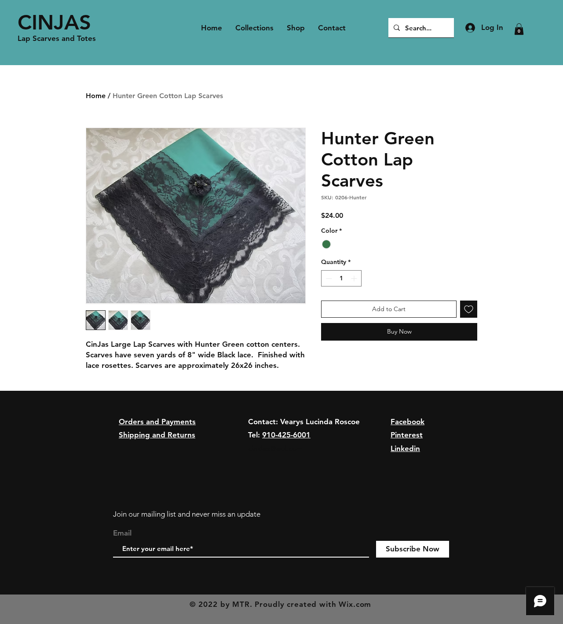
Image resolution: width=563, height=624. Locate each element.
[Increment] (354, 278)
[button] (519, 29)
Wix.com (355, 604)
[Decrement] (327, 278)
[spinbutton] (341, 278)
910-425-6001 (286, 434)
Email (122, 533)
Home (96, 96)
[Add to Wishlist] (468, 309)
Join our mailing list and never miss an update (186, 514)
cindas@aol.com (275, 448)
